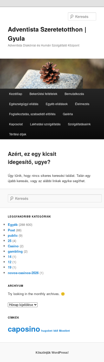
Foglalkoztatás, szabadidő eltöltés (32, 114)
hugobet (47, 330)
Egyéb (13, 224)
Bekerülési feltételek (43, 93)
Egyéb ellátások (57, 104)
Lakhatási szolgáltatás (45, 124)
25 (9, 240)
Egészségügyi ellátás (23, 104)
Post (11, 230)
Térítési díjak (17, 134)
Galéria (68, 114)
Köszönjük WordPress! (52, 352)
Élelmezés (82, 104)
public (13, 235)
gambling (15, 251)
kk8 (56, 330)
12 (9, 261)
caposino (24, 328)
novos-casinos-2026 (23, 272)
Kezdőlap (15, 93)
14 (9, 256)
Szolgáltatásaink (79, 124)
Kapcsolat (16, 124)
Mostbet (64, 330)
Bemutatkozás (74, 93)
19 (9, 267)
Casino (13, 246)
